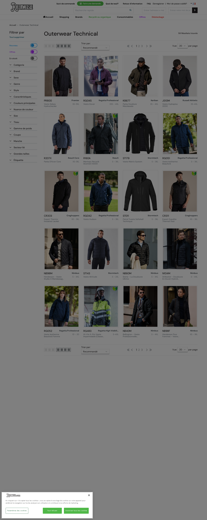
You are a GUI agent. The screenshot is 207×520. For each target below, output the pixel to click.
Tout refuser (52, 511)
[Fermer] (89, 495)
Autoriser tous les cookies (76, 511)
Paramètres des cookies (17, 511)
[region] (47, 505)
